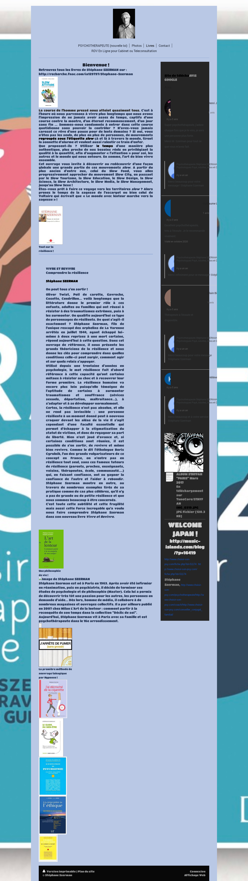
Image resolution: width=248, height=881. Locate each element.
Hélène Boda (216, 377)
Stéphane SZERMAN (62, 281)
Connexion (197, 871)
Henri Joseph (216, 103)
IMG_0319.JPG (187, 507)
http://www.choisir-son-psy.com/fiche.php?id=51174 (182, 569)
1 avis (211, 112)
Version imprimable (61, 871)
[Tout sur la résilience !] (51, 225)
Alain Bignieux (216, 293)
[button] (166, 154)
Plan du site (86, 871)
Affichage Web (194, 875)
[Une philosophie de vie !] (51, 549)
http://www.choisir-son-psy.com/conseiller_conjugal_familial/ (183, 609)
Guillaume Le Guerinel (216, 203)
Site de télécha (176, 75)
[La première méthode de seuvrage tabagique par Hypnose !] (55, 647)
